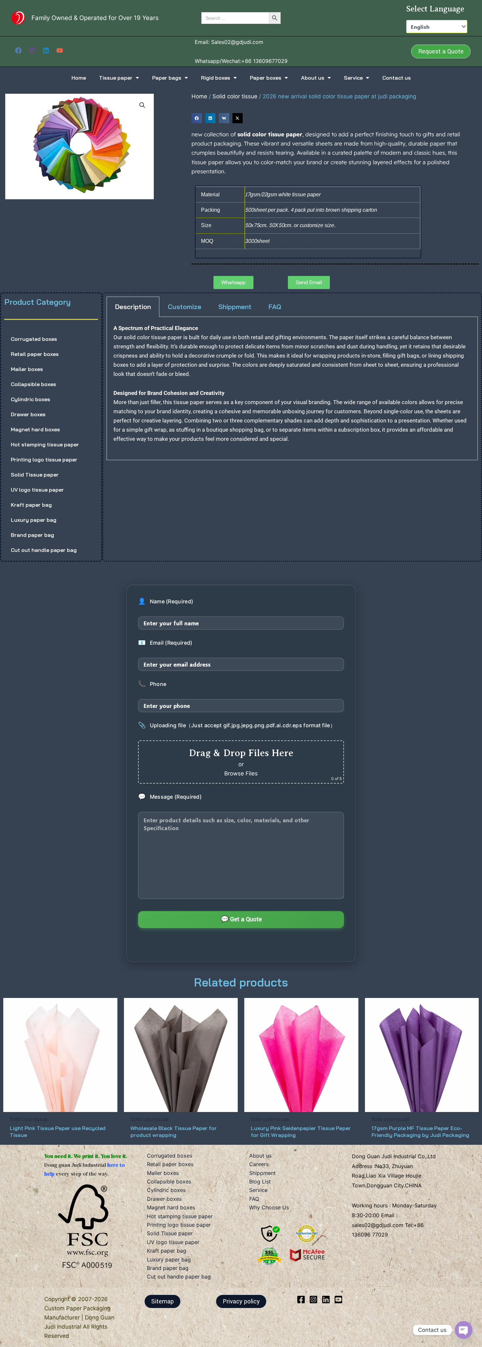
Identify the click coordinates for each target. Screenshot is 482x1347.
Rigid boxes (215, 77)
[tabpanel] (292, 388)
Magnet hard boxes (35, 429)
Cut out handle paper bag (44, 550)
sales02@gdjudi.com (378, 1225)
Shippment (262, 1173)
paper (175, 337)
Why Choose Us (269, 1207)
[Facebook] (18, 50)
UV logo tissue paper (37, 489)
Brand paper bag (32, 535)
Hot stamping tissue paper (45, 444)
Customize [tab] (184, 307)
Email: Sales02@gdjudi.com (229, 42)
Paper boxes (265, 77)
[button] (441, 51)
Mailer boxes (27, 369)
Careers (259, 1164)
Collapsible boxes (33, 384)
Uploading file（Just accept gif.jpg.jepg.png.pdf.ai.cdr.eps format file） (236, 725)
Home (78, 77)
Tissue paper (115, 77)
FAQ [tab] (275, 307)
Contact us (396, 77)
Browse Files (241, 773)
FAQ (254, 1199)
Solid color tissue (234, 96)
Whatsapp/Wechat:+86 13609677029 (241, 61)
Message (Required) (170, 796)
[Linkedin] (46, 50)
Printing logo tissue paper (44, 459)
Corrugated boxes (34, 339)
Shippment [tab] (234, 307)
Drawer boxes (28, 414)
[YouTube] (59, 50)
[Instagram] (32, 50)
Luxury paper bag (33, 520)
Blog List (260, 1181)
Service (353, 77)
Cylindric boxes (30, 399)
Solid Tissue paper (35, 474)
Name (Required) (165, 601)
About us (312, 77)
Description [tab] (133, 307)
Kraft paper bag (31, 504)
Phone (152, 684)
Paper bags (166, 77)
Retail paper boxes (35, 354)
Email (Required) (165, 642)
